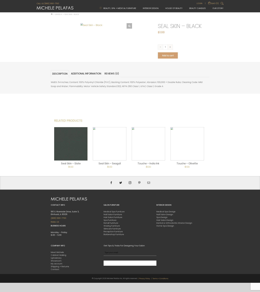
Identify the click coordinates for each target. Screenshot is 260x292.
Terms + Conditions (160, 278)
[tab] (60, 73)
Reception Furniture (113, 231)
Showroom (56, 260)
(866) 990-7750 (58, 218)
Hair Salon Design (164, 220)
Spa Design (162, 217)
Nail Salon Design (164, 214)
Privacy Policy (144, 278)
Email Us (55, 221)
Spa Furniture (110, 220)
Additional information (86, 73)
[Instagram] (130, 182)
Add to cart (168, 55)
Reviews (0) (112, 73)
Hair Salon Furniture (113, 217)
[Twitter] (120, 182)
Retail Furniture (111, 223)
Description (59, 73)
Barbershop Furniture (114, 234)
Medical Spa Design (166, 211)
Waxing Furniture (112, 225)
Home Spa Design (165, 225)
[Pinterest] (139, 182)
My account (56, 263)
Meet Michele (57, 252)
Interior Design (151, 8)
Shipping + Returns (60, 266)
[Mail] (148, 182)
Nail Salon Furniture (113, 214)
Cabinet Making (58, 255)
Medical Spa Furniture (114, 211)
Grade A (58, 14)
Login (199, 3)
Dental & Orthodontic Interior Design (174, 223)
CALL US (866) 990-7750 (48, 3)
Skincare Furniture (112, 228)
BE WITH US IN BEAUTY (130, 263)
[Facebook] (111, 182)
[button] (129, 26)
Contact (55, 269)
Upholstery (56, 258)
